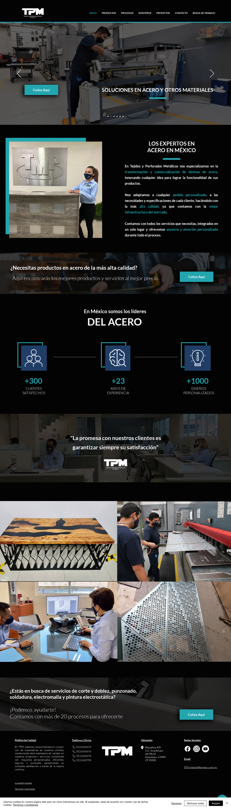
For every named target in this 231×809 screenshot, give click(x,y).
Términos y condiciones (25, 804)
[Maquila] (117, 116)
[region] (174, 541)
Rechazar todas (195, 803)
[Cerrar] (227, 803)
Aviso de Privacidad (23, 783)
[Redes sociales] (123, 116)
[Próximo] (212, 73)
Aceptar (216, 803)
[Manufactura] (113, 116)
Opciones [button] (176, 803)
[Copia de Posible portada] (107, 116)
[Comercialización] (120, 116)
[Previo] (19, 73)
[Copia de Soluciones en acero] (110, 116)
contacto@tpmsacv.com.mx (202, 767)
